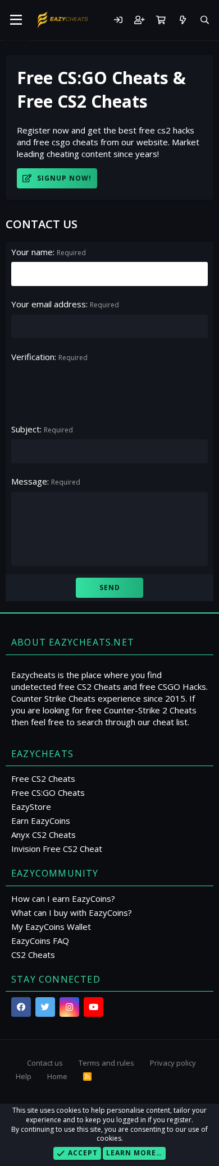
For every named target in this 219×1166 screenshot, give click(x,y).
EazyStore (31, 806)
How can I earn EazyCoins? (63, 898)
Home (57, 1076)
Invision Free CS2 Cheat (56, 848)
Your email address (48, 304)
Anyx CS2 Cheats (43, 834)
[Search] (205, 19)
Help (23, 1076)
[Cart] (160, 19)
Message (29, 481)
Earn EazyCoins (40, 820)
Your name (32, 251)
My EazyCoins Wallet (51, 926)
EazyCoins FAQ (40, 940)
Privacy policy (173, 1063)
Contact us (45, 1063)
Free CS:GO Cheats (48, 792)
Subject (25, 429)
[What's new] (182, 19)
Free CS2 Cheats (43, 778)
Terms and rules (106, 1063)
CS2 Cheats (33, 954)
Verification (32, 356)
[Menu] (16, 20)
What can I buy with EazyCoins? (71, 912)
